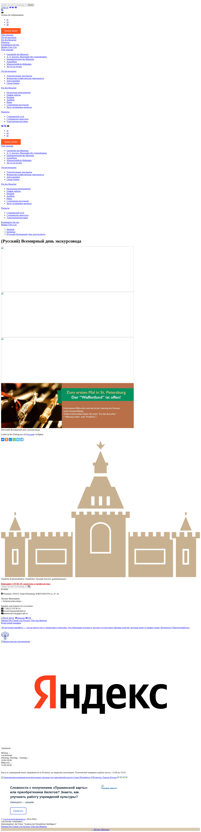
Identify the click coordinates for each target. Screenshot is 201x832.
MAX (11, 618)
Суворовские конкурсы (17, 119)
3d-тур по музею (14, 66)
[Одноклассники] (6, 439)
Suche (30, 5)
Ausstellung (12, 62)
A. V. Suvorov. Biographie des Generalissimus (27, 57)
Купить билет (11, 31)
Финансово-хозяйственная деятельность (25, 78)
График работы (14, 95)
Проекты (5, 42)
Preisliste (10, 97)
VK (29, 618)
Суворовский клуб (15, 116)
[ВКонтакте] (2, 439)
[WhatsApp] (14, 439)
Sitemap (5, 620)
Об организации (8, 37)
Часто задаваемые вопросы (19, 107)
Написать (18, 811)
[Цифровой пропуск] (124, 777)
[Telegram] (22, 439)
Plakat (9, 102)
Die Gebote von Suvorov (20, 620)
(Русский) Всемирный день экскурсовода (26, 234)
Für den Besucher (8, 40)
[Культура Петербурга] (118, 777)
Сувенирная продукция (18, 105)
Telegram (21, 618)
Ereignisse (11, 232)
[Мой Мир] (10, 439)
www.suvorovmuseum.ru (14, 819)
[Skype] (18, 439)
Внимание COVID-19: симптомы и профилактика (25, 584)
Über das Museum (39, 620)
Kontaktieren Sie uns (10, 45)
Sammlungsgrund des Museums (20, 59)
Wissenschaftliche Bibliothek (19, 64)
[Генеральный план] (121, 777)
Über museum (7, 35)
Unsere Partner (13, 83)
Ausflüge (10, 100)
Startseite (10, 229)
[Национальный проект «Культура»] (126, 777)
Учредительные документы (19, 76)
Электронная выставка (17, 121)
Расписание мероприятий (18, 92)
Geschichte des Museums (17, 54)
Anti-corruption (13, 81)
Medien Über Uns (9, 47)
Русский (30, 434)
